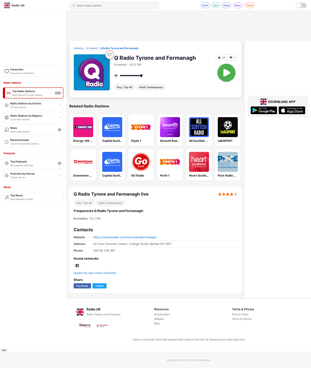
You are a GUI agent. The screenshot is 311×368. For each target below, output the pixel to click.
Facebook (82, 285)
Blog (156, 323)
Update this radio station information (95, 272)
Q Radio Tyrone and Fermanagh (119, 48)
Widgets (159, 318)
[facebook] (77, 265)
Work (205, 5)
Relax (238, 5)
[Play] (226, 73)
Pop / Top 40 (124, 87)
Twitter (99, 285)
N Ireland (91, 48)
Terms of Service (242, 318)
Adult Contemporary (151, 87)
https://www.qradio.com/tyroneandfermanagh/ (125, 237)
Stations (78, 48)
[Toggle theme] (301, 5)
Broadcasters (162, 314)
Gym (215, 5)
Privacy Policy (240, 314)
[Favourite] (109, 54)
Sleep (226, 5)
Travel (249, 5)
